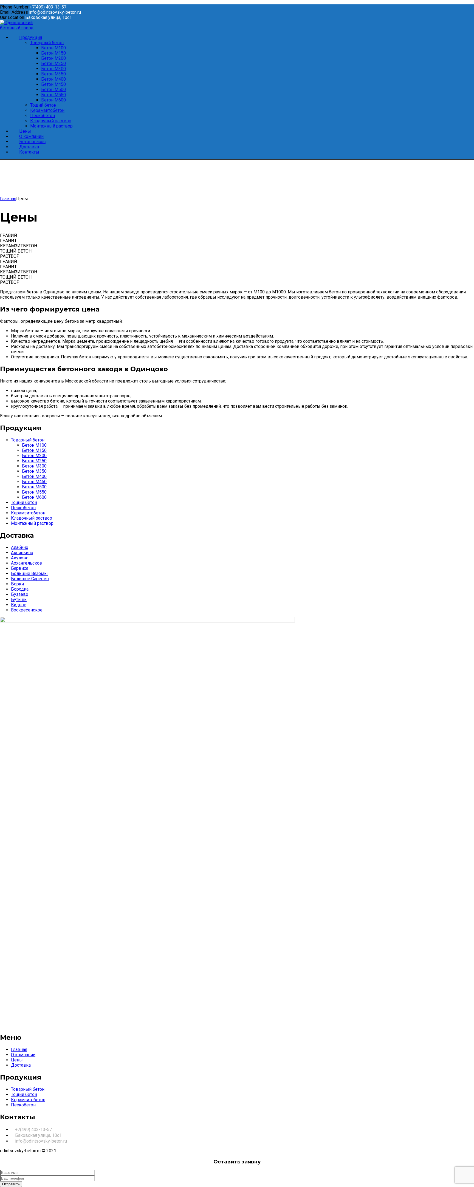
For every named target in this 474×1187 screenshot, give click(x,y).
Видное (18, 604)
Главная (8, 198)
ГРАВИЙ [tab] (8, 235)
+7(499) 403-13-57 (48, 7)
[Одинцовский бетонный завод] (26, 27)
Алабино (19, 547)
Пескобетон (23, 507)
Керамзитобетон (28, 512)
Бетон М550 (34, 492)
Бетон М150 (34, 450)
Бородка (20, 589)
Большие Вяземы (29, 573)
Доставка (21, 1065)
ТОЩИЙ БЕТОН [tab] (16, 251)
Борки (17, 584)
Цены (17, 1060)
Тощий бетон (24, 502)
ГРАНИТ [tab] (8, 240)
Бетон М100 (34, 445)
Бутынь (19, 599)
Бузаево (19, 594)
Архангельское (26, 563)
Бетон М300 (34, 466)
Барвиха (19, 568)
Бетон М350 (34, 471)
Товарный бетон (27, 440)
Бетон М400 (34, 476)
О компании (23, 1054)
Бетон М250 (34, 460)
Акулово (20, 557)
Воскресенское (27, 610)
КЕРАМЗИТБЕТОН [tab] (18, 245)
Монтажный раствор (32, 523)
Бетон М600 (34, 497)
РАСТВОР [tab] (9, 256)
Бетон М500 (34, 486)
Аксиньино (22, 552)
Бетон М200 (34, 455)
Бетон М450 (34, 481)
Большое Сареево (30, 578)
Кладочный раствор (31, 518)
